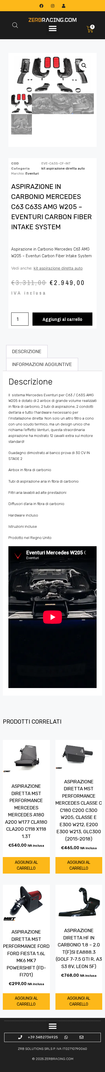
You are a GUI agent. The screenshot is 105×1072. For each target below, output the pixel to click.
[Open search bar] (15, 25)
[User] (63, 5)
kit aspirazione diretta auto (63, 168)
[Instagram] (52, 5)
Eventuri (32, 173)
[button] (52, 28)
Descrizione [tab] (26, 351)
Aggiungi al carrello (62, 319)
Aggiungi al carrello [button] (26, 865)
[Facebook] (41, 5)
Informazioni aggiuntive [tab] (42, 364)
